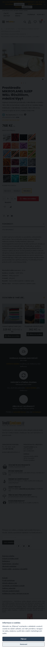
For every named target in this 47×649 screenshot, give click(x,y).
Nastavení (23, 644)
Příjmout (23, 639)
